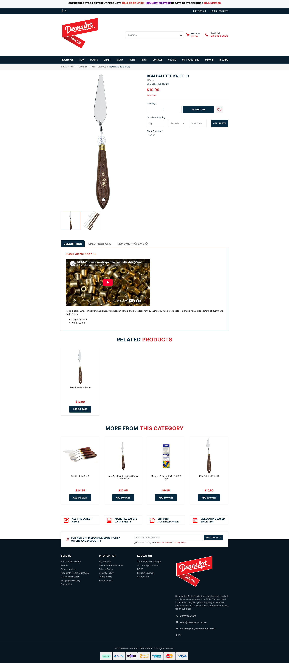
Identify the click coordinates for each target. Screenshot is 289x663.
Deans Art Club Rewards (111, 565)
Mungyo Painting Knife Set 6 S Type (166, 477)
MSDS (140, 569)
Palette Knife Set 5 (80, 476)
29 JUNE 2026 (212, 3)
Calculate (219, 123)
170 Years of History (71, 561)
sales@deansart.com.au (193, 622)
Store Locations (68, 569)
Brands (64, 565)
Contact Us (66, 584)
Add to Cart (80, 409)
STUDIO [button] (172, 59)
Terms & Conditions (164, 542)
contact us (199, 11)
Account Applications (147, 565)
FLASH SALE (67, 59)
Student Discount (145, 573)
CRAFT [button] (107, 59)
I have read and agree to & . (161, 542)
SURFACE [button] (158, 59)
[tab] (73, 243)
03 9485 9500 (219, 35)
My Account (105, 561)
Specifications (99, 243)
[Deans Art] (80, 34)
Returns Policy (106, 580)
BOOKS (94, 59)
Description (73, 243)
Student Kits (143, 576)
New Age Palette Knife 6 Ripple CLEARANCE (123, 477)
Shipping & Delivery (70, 580)
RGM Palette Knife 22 (209, 476)
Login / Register (219, 11)
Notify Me (198, 109)
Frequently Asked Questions (75, 573)
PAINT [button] (132, 59)
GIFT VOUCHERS (190, 59)
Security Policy (106, 573)
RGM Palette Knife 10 (80, 387)
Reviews (124, 243)
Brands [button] (223, 59)
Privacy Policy (179, 542)
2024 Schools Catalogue (149, 561)
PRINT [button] (144, 59)
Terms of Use (105, 576)
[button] (219, 109)
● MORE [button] (209, 59)
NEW (82, 59)
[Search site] (181, 34)
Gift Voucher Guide (70, 576)
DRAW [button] (120, 59)
